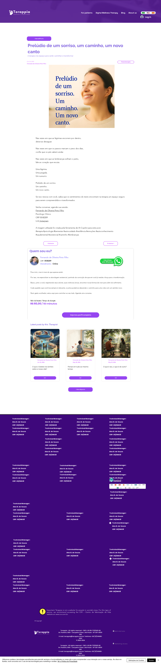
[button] (125, 62)
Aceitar (151, 660)
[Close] (158, 660)
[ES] (153, 12)
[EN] (148, 12)
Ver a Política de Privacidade (67, 661)
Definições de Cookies (136, 660)
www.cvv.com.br (62, 614)
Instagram (43, 221)
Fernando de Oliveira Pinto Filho (50, 210)
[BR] (143, 12)
